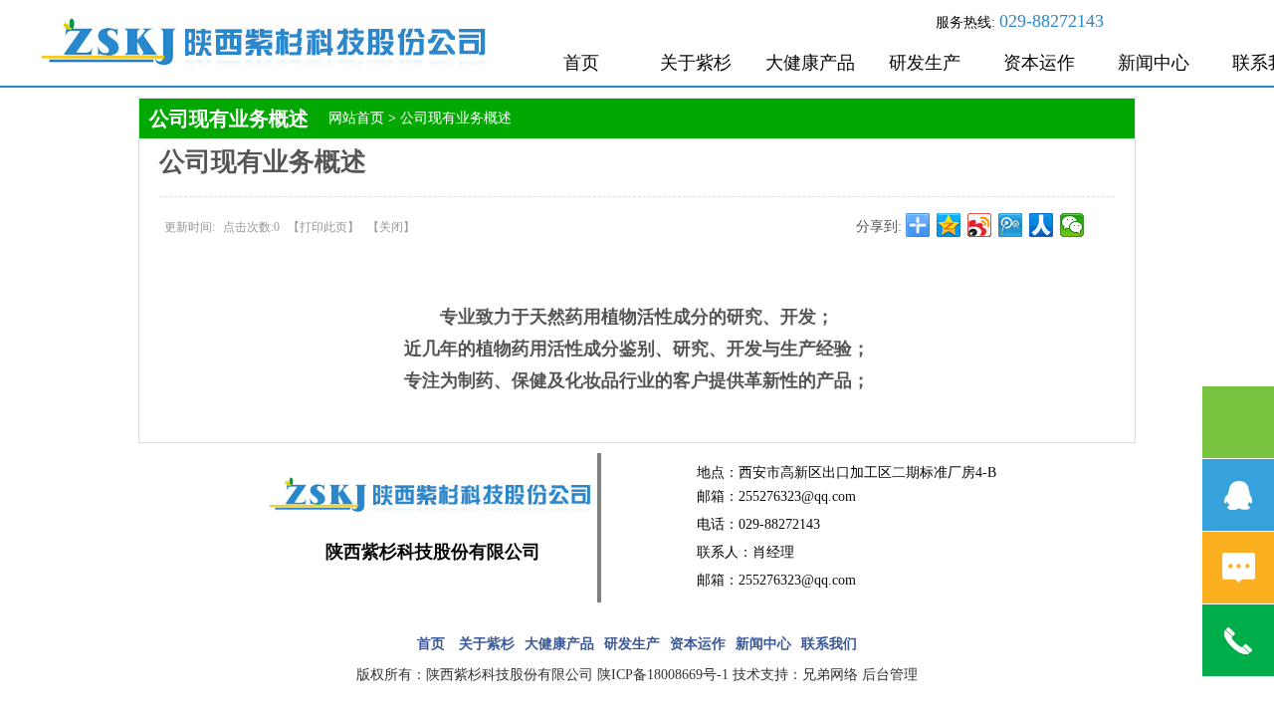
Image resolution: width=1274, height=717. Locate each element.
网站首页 (356, 118)
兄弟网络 (830, 674)
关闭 (391, 227)
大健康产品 (810, 63)
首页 (581, 63)
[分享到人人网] (1041, 225)
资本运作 (1039, 63)
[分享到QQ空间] (949, 225)
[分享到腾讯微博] (1010, 225)
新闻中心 (1153, 63)
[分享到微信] (1072, 225)
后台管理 (890, 674)
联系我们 (829, 643)
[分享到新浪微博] (979, 225)
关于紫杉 (696, 63)
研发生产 (924, 63)
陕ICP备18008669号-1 (663, 674)
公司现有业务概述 (456, 118)
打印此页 (323, 227)
